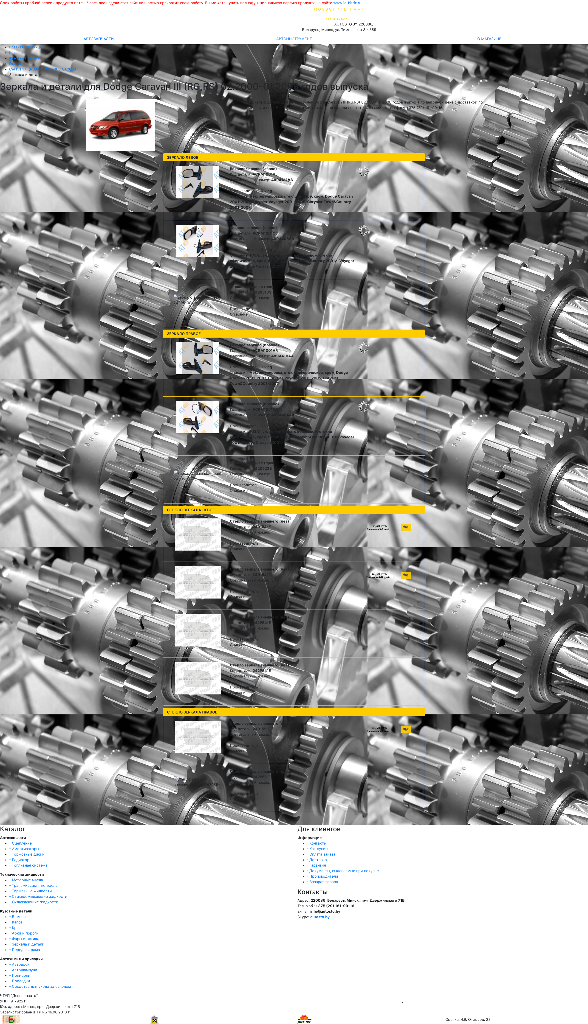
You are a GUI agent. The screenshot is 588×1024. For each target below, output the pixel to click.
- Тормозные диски (27, 854)
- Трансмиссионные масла (33, 885)
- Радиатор (19, 859)
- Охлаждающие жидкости (33, 902)
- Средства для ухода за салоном (40, 986)
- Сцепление (20, 843)
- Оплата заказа (321, 854)
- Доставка (317, 859)
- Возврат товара (322, 881)
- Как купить (318, 848)
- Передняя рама (24, 949)
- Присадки (19, 981)
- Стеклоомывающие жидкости (38, 896)
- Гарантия (316, 865)
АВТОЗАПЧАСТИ (99, 38)
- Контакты (317, 843)
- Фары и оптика (24, 938)
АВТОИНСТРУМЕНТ (294, 38)
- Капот (16, 922)
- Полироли (19, 975)
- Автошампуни (23, 970)
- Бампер (17, 916)
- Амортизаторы (24, 848)
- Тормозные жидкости (30, 891)
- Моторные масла (26, 880)
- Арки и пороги (24, 933)
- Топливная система (28, 865)
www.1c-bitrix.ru (347, 2)
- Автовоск (19, 964)
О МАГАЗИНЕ (489, 38)
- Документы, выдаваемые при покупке (343, 870)
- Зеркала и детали (26, 944)
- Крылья (17, 927)
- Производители (322, 876)
